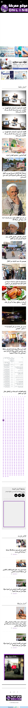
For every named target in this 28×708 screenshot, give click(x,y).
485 (12, 472)
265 (12, 437)
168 (18, 422)
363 (7, 453)
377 (16, 454)
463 (7, 469)
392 (5, 458)
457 (16, 467)
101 (3, 412)
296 (14, 442)
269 (21, 437)
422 (5, 462)
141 (3, 418)
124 (10, 415)
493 (7, 473)
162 (5, 422)
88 (18, 409)
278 (18, 439)
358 (18, 451)
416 (14, 461)
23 (7, 400)
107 (16, 412)
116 (14, 414)
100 (23, 411)
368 (18, 453)
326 (14, 447)
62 (5, 406)
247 (16, 434)
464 (10, 469)
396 (14, 458)
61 (3, 406)
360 (23, 451)
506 (14, 475)
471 (3, 470)
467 (16, 469)
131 (3, 417)
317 (16, 445)
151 (3, 420)
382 (5, 456)
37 (16, 401)
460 (23, 467)
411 (3, 461)
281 (3, 440)
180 (23, 423)
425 (12, 462)
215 (12, 429)
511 (3, 476)
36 (14, 401)
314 (10, 445)
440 (23, 464)
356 (14, 451)
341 (3, 450)
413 (7, 461)
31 (3, 401)
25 (12, 400)
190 (23, 425)
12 (5, 398)
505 (12, 475)
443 (7, 465)
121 (3, 415)
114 (10, 414)
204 (10, 428)
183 (7, 425)
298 (18, 442)
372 (5, 454)
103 (7, 412)
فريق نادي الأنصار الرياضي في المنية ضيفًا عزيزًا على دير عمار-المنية (14, 590)
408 (18, 459)
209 (21, 428)
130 (23, 415)
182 (5, 425)
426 (14, 462)
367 (16, 453)
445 (12, 465)
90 (23, 409)
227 (16, 431)
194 (10, 426)
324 (10, 447)
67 (16, 406)
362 (5, 453)
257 (16, 436)
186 (14, 425)
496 (14, 473)
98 (18, 411)
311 (3, 445)
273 (7, 439)
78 (18, 407)
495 (12, 473)
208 (18, 428)
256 (14, 436)
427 (16, 462)
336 (14, 448)
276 (14, 439)
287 (16, 440)
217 (16, 429)
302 (5, 443)
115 (12, 414)
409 (21, 459)
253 (7, 436)
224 (10, 431)
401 (3, 459)
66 (14, 406)
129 (21, 415)
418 (18, 461)
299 (21, 442)
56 (14, 404)
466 (14, 469)
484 (10, 472)
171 (3, 423)
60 (23, 404)
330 (23, 447)
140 (23, 417)
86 (14, 409)
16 (14, 398)
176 (14, 423)
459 (21, 467)
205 (12, 428)
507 (16, 475)
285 (12, 440)
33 (7, 401)
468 (18, 469)
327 (16, 447)
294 (10, 442)
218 (18, 429)
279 (21, 439)
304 (10, 443)
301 (3, 443)
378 (18, 454)
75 (12, 407)
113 (7, 414)
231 (3, 432)
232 (5, 432)
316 (14, 445)
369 (21, 453)
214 (10, 429)
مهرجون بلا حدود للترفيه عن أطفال (16, 261)
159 (21, 420)
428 (18, 462)
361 (3, 453)
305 (12, 443)
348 (18, 450)
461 (3, 469)
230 (23, 431)
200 (23, 426)
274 (10, 439)
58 (18, 404)
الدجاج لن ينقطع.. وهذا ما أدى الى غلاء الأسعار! (15, 303)
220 (23, 429)
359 (21, 451)
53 (7, 404)
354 (10, 451)
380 (23, 454)
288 (18, 440)
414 (10, 461)
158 (18, 420)
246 (14, 434)
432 (5, 464)
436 (14, 464)
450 (23, 465)
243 (7, 434)
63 (7, 406)
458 (18, 467)
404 (10, 459)
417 (16, 461)
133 (7, 417)
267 (16, 437)
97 (16, 411)
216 (14, 429)
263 (7, 437)
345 (12, 450)
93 (7, 411)
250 (23, 434)
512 (5, 476)
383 (7, 456)
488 (18, 472)
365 (12, 453)
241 (3, 434)
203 (7, 428)
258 (18, 436)
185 (12, 425)
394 (10, 458)
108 (18, 412)
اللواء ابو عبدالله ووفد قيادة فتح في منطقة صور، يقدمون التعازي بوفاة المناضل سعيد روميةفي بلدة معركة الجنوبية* (14, 351)
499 (21, 473)
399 (21, 458)
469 (21, 469)
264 (10, 437)
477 (16, 470)
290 (23, 440)
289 (21, 440)
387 (16, 456)
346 (14, 450)
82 (5, 409)
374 (10, 454)
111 (3, 414)
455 (12, 467)
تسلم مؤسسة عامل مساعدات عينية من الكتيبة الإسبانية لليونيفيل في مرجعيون (15, 282)
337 (16, 448)
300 (23, 442)
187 (16, 425)
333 (7, 448)
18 (18, 398)
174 (10, 423)
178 (18, 423)
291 (3, 442)
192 (5, 426)
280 (23, 439)
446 (14, 465)
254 (10, 436)
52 (5, 404)
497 (16, 473)
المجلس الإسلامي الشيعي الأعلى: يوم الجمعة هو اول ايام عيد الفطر (16, 238)
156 (14, 420)
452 (5, 467)
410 (23, 459)
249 (21, 434)
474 (10, 470)
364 (10, 453)
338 (18, 448)
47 (16, 403)
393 (7, 458)
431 (3, 464)
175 (12, 423)
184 (10, 425)
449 (21, 465)
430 (23, 462)
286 (14, 440)
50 (23, 403)
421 (3, 462)
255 (12, 436)
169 (21, 422)
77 (16, 407)
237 (16, 432)
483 (7, 472)
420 (23, 461)
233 (7, 432)
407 (16, 459)
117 (16, 414)
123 (7, 415)
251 (3, 436)
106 (14, 412)
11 (3, 398)
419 (21, 461)
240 (23, 432)
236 (14, 432)
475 (12, 470)
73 (7, 407)
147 (16, 418)
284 (10, 440)
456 (14, 467)
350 (23, 450)
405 (12, 459)
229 (21, 431)
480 (23, 470)
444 (10, 465)
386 (14, 456)
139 (21, 417)
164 (10, 422)
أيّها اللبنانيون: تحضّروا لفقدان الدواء (16, 155)
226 (14, 431)
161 (3, 422)
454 (10, 467)
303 (7, 443)
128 (18, 415)
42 (5, 403)
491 (3, 473)
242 (5, 434)
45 (12, 403)
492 (5, 473)
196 (14, 426)
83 (7, 409)
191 (3, 426)
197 (16, 426)
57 (16, 404)
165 (12, 422)
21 (3, 400)
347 (16, 450)
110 (23, 412)
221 (3, 431)
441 (3, 465)
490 (23, 472)
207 (16, 428)
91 (3, 411)
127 (16, 415)
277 (16, 439)
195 (12, 426)
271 (3, 439)
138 (18, 417)
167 (16, 422)
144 (10, 418)
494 (10, 473)
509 (21, 475)
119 (21, 414)
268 (18, 437)
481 (3, 472)
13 (7, 398)
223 (7, 431)
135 (12, 417)
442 (5, 465)
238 (18, 432)
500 (23, 473)
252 (5, 436)
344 (10, 450)
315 (12, 445)
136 (14, 417)
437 (16, 464)
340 (23, 448)
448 (18, 465)
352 (5, 451)
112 (5, 414)
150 (23, 418)
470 (23, 469)
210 (23, 428)
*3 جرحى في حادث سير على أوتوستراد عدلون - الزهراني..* (15, 327)
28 (18, 400)
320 (23, 445)
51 (3, 404)
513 (7, 476)
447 (16, 465)
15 (12, 398)
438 (18, 464)
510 (23, 475)
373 (7, 454)
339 (21, 448)
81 (3, 409)
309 (21, 443)
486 (14, 472)
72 (5, 407)
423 (7, 462)
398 (18, 458)
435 (12, 464)
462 (5, 469)
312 (5, 445)
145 (12, 418)
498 (18, 473)
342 (5, 450)
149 (21, 418)
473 (7, 470)
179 (21, 423)
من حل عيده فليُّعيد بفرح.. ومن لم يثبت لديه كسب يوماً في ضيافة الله (14, 219)
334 (10, 448)
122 (5, 415)
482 (5, 472)
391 (3, 458)
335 (12, 448)
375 (12, 454)
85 (12, 409)
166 (14, 422)
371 (3, 454)
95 (12, 411)
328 (18, 447)
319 (21, 445)
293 (7, 442)
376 (14, 454)
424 (10, 462)
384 (10, 456)
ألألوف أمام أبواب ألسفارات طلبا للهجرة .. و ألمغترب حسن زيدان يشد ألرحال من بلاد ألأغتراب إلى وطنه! (14, 110)
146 (14, 418)
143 (7, 418)
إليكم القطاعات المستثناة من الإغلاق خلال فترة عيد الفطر (14, 392)
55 (12, 404)
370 (23, 453)
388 (18, 456)
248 (18, 434)
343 (7, 450)
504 (10, 475)
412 (5, 461)
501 (3, 475)
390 (23, 456)
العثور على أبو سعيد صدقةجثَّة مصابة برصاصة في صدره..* (16, 551)
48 (18, 403)
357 (16, 451)
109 (21, 412)
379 (21, 454)
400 (23, 458)
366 (14, 453)
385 (12, 456)
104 (10, 412)
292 (5, 442)
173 (7, 423)
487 (16, 472)
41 (3, 403)
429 (21, 462)
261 (3, 437)
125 (12, 415)
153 (7, 420)
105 (12, 412)
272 (5, 439)
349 (21, 450)
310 (23, 443)
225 (12, 431)
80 (23, 407)
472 (5, 470)
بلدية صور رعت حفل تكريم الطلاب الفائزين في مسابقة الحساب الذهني (14, 570)
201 (3, 428)
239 (21, 432)
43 (7, 403)
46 (14, 403)
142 (5, 418)
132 (5, 417)
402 (5, 459)
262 (5, 437)
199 (21, 426)
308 (18, 443)
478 (18, 470)
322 (5, 447)
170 (23, 422)
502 (5, 475)
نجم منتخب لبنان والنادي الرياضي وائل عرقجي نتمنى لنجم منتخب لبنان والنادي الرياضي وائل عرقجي (15, 624)
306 (14, 443)
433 (7, 464)
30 (23, 400)
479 (21, 470)
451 (3, 467)
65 (12, 406)
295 (12, 442)
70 (23, 406)
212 (5, 429)
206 (14, 428)
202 (5, 428)
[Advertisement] (14, 31)
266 (14, 437)
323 (7, 447)
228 (18, 431)
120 (23, 414)
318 (18, 445)
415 (12, 461)
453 (7, 467)
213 (7, 429)
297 (16, 442)
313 (7, 445)
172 (5, 423)
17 (16, 398)
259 (21, 436)
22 (5, 400)
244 (10, 434)
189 (21, 425)
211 (3, 429)
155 (12, 420)
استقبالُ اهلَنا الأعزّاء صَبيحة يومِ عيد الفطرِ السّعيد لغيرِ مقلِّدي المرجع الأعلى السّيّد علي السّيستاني (14, 175)
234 (10, 432)
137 (16, 417)
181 (3, 425)
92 (5, 411)
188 (18, 425)
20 (23, 398)
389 (21, 456)
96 (14, 411)
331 (3, 448)
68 (18, 406)
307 (16, 443)
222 (5, 431)
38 (18, 401)
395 (12, 458)
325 (12, 447)
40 (23, 401)
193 (7, 426)
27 (16, 400)
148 (18, 418)
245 (12, 434)
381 (3, 456)
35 (12, 401)
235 (12, 432)
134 (10, 417)
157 (16, 420)
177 (16, 423)
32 (5, 401)
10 (24, 396)
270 (23, 437)
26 (14, 400)
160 (23, 420)
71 (3, 407)
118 (18, 414)
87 (16, 409)
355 (12, 451)
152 (5, 420)
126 (14, 415)
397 (16, 458)
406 (14, 459)
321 (3, 447)
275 (12, 439)
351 (3, 451)
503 (7, 475)
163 (7, 422)
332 (5, 448)
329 (21, 447)
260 (23, 436)
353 (7, 451)
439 (21, 464)
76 (14, 407)
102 (5, 412)
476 (14, 470)
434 (10, 464)
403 (7, 459)
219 (21, 429)
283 (7, 440)
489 (21, 472)
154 (10, 420)
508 (18, 475)
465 (12, 469)
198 (18, 426)
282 (5, 440)
